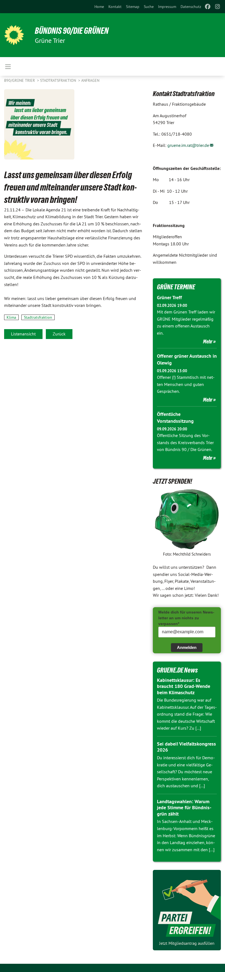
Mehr (207, 341)
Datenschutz (191, 6)
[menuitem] (99, 6)
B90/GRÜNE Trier (20, 80)
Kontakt (115, 6)
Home (99, 6)
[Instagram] (217, 6)
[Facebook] (207, 6)
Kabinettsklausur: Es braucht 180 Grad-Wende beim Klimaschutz (183, 686)
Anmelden (186, 647)
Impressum (167, 6)
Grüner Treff (169, 297)
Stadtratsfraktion (58, 80)
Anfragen (90, 80)
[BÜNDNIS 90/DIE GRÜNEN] (14, 35)
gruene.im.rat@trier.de (188, 145)
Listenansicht (23, 334)
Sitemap (132, 6)
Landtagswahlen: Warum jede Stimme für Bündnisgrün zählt (184, 807)
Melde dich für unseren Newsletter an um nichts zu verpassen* (186, 618)
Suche (149, 6)
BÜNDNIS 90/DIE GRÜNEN (72, 31)
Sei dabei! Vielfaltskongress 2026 (186, 747)
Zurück (59, 334)
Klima (11, 317)
